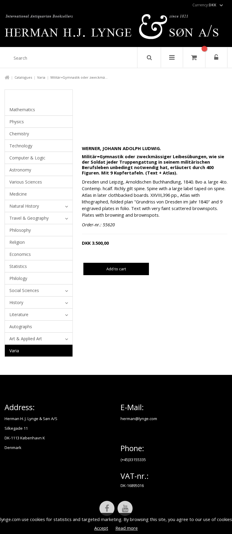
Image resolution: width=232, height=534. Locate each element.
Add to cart (116, 269)
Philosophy (20, 230)
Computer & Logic (27, 158)
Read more (126, 528)
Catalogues (23, 77)
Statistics (18, 266)
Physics (16, 121)
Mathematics (22, 109)
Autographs (20, 326)
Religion (17, 242)
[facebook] (106, 508)
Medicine (18, 194)
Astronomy (20, 170)
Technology (20, 146)
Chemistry (19, 134)
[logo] (116, 28)
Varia (41, 77)
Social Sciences (24, 290)
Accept (101, 528)
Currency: (204, 5)
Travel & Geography (29, 218)
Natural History (24, 206)
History (16, 302)
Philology (18, 278)
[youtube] (125, 508)
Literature (18, 314)
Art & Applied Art (25, 338)
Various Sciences (25, 182)
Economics (20, 254)
